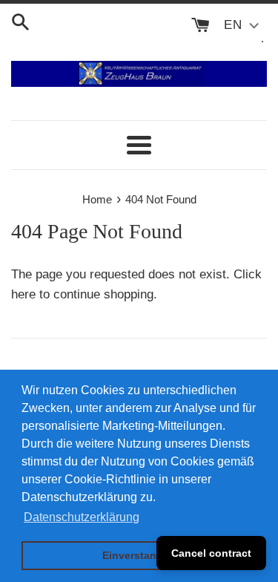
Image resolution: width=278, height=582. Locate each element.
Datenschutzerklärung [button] (81, 517)
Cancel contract (211, 553)
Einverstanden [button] (139, 555)
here (23, 294)
